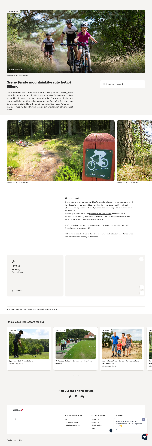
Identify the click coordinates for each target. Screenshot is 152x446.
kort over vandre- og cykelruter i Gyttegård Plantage (96, 225)
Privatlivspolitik (96, 425)
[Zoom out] (141, 292)
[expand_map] (141, 259)
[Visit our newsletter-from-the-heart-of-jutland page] (82, 397)
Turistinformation (71, 422)
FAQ (66, 419)
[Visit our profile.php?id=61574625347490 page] (70, 397)
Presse (93, 428)
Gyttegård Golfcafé (95, 219)
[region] (105, 275)
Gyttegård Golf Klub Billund (100, 214)
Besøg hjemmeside (113, 84)
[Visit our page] (76, 397)
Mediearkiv (95, 422)
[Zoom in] (141, 287)
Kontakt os (95, 419)
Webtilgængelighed (72, 425)
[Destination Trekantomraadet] (18, 410)
